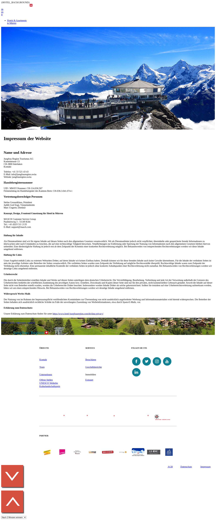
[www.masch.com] (169, 455)
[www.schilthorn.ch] (62, 455)
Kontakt (43, 359)
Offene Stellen (46, 380)
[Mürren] (108, 418)
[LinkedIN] (136, 376)
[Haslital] (162, 419)
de (2, 9)
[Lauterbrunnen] (135, 418)
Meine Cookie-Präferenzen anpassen (18, 323)
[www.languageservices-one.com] (153, 453)
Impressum (205, 466)
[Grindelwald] (53, 418)
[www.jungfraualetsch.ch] (138, 455)
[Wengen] (81, 418)
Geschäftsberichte (93, 367)
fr (2, 14)
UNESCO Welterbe (48, 383)
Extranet (89, 380)
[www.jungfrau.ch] (47, 452)
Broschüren (90, 359)
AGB (170, 466)
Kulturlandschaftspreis (49, 386)
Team (42, 367)
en (2, 12)
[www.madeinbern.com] (107, 455)
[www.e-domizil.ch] (92, 455)
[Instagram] (157, 366)
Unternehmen (45, 374)
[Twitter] (147, 366)
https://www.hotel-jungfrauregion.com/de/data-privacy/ (78, 313)
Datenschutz (186, 466)
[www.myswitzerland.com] (123, 455)
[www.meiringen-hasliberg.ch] (77, 455)
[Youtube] (167, 366)
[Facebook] (136, 366)
